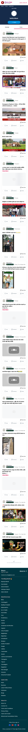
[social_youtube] (12, 725)
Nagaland (3, 667)
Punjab (3, 646)
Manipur (3, 641)
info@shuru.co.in (11, 575)
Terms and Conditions (7, 708)
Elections (3, 685)
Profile (6, 6)
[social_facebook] (10, 725)
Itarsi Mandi (4, 584)
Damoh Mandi (4, 586)
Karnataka (4, 612)
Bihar (2, 599)
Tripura (3, 662)
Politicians (3, 690)
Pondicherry (4, 618)
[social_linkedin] (15, 725)
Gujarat (3, 628)
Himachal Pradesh (6, 675)
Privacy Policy (4, 711)
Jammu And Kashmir (6, 656)
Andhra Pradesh (5, 643)
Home (2, 6)
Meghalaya (4, 633)
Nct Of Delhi (4, 610)
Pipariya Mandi (5, 581)
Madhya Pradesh (5, 605)
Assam (3, 654)
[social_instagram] (18, 725)
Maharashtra (4, 607)
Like (7, 60)
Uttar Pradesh (4, 630)
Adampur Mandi (5, 589)
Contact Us (4, 706)
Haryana (3, 672)
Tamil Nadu (4, 651)
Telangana (4, 659)
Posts (21, 27)
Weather (3, 695)
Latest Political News (6, 687)
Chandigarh (4, 664)
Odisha (3, 623)
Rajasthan (3, 636)
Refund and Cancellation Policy (9, 716)
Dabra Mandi (4, 592)
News (2, 682)
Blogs (2, 693)
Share (14, 22)
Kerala (3, 620)
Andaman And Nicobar (7, 625)
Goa (2, 615)
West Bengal (4, 669)
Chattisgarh (4, 602)
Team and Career (5, 713)
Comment (15, 60)
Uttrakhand (4, 638)
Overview (7, 27)
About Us (22, 571)
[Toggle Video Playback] (14, 49)
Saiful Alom (11, 6)
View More (5, 171)
